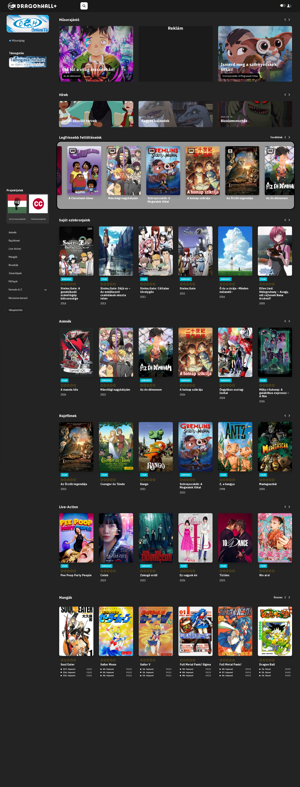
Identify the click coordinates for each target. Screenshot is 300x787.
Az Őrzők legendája (240, 198)
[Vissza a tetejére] (294, 779)
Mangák (13, 256)
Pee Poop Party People (76, 575)
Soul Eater (68, 664)
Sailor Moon (108, 664)
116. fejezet (68, 672)
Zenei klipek (15, 273)
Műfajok (13, 281)
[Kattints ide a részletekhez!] (27, 61)
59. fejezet (108, 672)
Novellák (13, 265)
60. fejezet (108, 669)
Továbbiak (276, 137)
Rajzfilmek (14, 240)
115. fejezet (68, 675)
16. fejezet (148, 669)
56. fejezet (227, 675)
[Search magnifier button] (84, 5)
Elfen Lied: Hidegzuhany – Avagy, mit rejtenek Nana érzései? (274, 293)
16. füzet (266, 669)
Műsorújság (18, 40)
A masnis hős (69, 389)
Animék (12, 232)
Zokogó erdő (148, 575)
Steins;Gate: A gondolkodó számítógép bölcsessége (70, 293)
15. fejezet (148, 672)
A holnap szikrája (198, 198)
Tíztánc (224, 575)
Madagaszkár (268, 484)
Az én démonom (72, 76)
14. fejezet (148, 675)
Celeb (104, 575)
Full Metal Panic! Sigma (195, 664)
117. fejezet (68, 669)
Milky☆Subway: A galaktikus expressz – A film (274, 393)
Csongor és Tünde (112, 484)
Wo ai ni (264, 575)
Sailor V (145, 664)
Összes (278, 597)
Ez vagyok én (188, 575)
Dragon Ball (267, 664)
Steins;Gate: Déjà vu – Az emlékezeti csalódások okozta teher (115, 293)
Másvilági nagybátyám (123, 198)
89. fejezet (187, 672)
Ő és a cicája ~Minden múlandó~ (233, 290)
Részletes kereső (18, 298)
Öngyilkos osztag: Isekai (231, 391)
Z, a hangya (227, 484)
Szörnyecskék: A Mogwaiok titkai (240, 76)
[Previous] (285, 20)
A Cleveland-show (81, 198)
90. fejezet (187, 669)
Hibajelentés (16, 309)
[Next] (289, 20)
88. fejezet (187, 675)
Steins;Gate (188, 288)
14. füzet (266, 675)
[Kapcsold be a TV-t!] (28, 23)
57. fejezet (227, 672)
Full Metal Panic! (230, 664)
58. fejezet (108, 675)
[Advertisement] (175, 57)
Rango (144, 484)
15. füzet (266, 672)
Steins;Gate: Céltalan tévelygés (154, 290)
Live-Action (15, 248)
